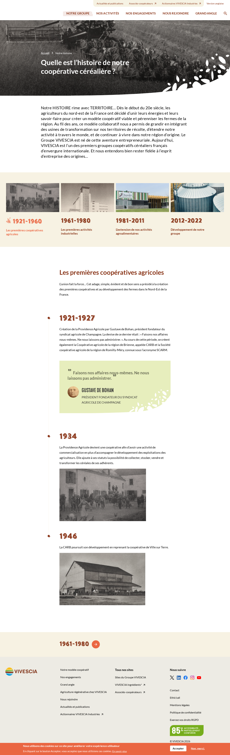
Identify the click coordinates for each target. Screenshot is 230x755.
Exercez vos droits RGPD (184, 719)
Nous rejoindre (176, 13)
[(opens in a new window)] (173, 678)
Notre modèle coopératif (74, 669)
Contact (174, 690)
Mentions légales (180, 705)
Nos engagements (141, 13)
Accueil (45, 52)
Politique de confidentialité (185, 712)
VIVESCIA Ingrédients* (128, 684)
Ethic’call (175, 697)
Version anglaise (215, 3)
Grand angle (206, 13)
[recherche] (225, 13)
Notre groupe (78, 13)
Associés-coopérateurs (141, 3)
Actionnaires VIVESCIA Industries (180, 3)
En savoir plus (119, 751)
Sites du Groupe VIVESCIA (130, 677)
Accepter (178, 748)
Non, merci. (198, 748)
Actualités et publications (110, 3)
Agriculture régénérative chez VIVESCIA (83, 691)
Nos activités (107, 13)
